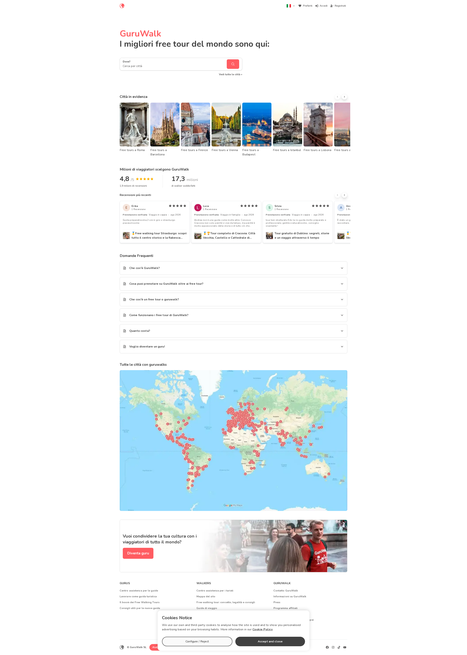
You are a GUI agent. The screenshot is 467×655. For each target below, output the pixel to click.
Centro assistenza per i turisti (214, 590)
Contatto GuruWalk (285, 590)
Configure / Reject (197, 641)
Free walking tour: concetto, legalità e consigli (225, 602)
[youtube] (344, 647)
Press (276, 602)
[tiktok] (338, 647)
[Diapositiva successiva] (344, 97)
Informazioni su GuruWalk (289, 596)
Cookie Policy (262, 629)
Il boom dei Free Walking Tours (139, 602)
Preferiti (307, 5)
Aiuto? (156, 647)
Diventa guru (138, 553)
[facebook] (327, 647)
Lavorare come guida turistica (138, 596)
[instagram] (333, 647)
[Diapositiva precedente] (337, 97)
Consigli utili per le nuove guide (140, 608)
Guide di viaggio (206, 608)
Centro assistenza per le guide (139, 590)
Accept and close (270, 641)
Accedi (323, 5)
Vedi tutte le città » (230, 74)
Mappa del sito (205, 596)
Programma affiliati (285, 608)
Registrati (340, 5)
